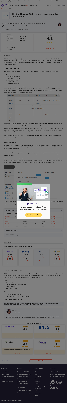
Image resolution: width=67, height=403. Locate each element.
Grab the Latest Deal (33, 215)
